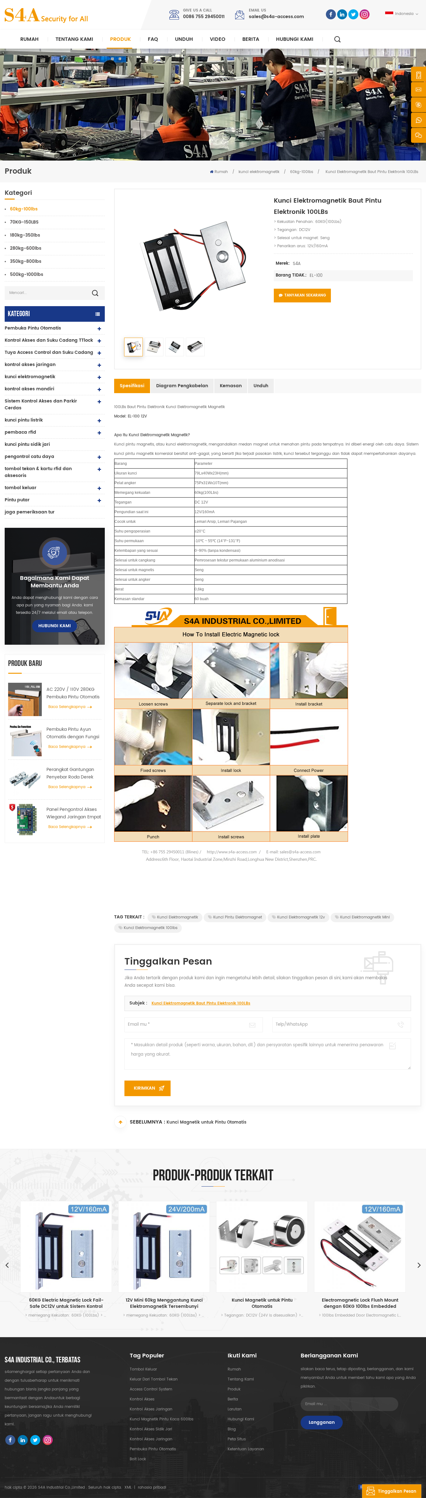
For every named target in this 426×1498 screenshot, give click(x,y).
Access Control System (151, 1389)
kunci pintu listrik (24, 420)
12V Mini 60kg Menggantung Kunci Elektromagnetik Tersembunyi (164, 1303)
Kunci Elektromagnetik (177, 917)
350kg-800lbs (25, 261)
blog (232, 1429)
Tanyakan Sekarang (305, 295)
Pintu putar (17, 499)
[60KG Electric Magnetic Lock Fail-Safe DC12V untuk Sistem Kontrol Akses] (66, 1247)
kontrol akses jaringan (30, 364)
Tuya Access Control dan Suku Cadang (49, 352)
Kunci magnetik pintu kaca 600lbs (161, 1419)
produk (234, 1389)
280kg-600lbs (25, 248)
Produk (120, 39)
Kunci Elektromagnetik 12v (301, 917)
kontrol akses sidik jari (151, 1429)
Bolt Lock (138, 1459)
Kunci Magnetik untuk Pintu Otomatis (206, 1122)
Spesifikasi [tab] (132, 385)
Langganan (322, 1422)
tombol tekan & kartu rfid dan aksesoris (38, 472)
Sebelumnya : (147, 1122)
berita (250, 39)
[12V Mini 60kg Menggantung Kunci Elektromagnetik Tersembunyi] (164, 1247)
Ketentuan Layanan (246, 1449)
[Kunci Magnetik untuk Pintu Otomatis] (262, 1247)
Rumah (29, 39)
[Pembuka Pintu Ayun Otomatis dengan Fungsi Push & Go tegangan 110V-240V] (25, 739)
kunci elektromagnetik (259, 172)
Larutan (235, 1409)
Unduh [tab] (261, 385)
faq (153, 39)
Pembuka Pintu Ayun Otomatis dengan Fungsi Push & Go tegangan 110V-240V (72, 733)
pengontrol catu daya (29, 456)
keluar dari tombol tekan (154, 1379)
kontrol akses (142, 1399)
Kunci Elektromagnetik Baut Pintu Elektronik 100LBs (201, 1003)
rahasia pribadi (152, 1488)
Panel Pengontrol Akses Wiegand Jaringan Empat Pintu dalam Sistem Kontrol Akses (73, 813)
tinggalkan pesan (397, 1491)
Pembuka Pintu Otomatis (33, 328)
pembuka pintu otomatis (153, 1449)
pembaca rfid (20, 432)
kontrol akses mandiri (29, 389)
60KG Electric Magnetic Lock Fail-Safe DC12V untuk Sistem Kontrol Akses (66, 1303)
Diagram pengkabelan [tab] (182, 385)
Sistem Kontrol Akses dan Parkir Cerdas (41, 404)
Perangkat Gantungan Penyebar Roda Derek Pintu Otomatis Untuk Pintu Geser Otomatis (70, 773)
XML (128, 1488)
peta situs (237, 1439)
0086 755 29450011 (204, 16)
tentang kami (241, 1379)
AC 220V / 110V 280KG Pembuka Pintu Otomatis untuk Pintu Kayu (72, 693)
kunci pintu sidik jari (27, 444)
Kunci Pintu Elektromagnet (237, 917)
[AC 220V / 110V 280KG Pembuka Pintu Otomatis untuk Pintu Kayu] (25, 699)
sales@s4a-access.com (276, 16)
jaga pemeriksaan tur (30, 512)
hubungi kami (294, 39)
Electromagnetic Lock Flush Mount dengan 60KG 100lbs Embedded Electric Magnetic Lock (360, 1303)
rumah (234, 1369)
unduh (184, 39)
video (217, 39)
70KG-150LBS (24, 222)
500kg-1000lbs (26, 274)
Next (419, 1265)
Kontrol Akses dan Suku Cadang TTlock (49, 340)
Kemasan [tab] (231, 385)
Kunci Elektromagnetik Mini (365, 917)
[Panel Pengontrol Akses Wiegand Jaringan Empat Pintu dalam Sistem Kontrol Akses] (25, 819)
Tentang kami (74, 39)
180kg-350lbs (25, 235)
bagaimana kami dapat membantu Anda (54, 582)
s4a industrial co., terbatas (42, 1360)
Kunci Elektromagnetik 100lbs (150, 928)
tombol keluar (20, 487)
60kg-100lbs (301, 172)
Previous (7, 1265)
